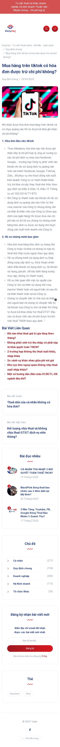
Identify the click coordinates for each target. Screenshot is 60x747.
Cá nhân (18, 560)
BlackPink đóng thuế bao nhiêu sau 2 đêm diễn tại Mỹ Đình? (35, 491)
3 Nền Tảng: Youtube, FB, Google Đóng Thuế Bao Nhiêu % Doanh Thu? (35, 513)
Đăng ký (30, 648)
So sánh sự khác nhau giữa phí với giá (30, 360)
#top (28, 693)
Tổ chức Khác (21, 591)
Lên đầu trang (31, 738)
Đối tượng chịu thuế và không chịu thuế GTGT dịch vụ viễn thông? (27, 432)
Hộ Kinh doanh (21, 583)
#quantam (15, 693)
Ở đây (44, 656)
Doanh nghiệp (21, 576)
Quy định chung (10, 79)
